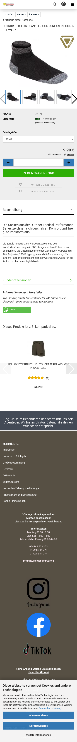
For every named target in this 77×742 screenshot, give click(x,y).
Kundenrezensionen (17, 280)
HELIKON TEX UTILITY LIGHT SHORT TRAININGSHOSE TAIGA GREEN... (38, 366)
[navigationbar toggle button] (72, 4)
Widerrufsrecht (11, 481)
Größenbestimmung (14, 462)
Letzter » (34, 14)
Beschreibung (12, 210)
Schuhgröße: (10, 132)
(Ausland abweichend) (45, 123)
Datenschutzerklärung (50, 708)
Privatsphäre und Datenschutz (20, 494)
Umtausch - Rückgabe (15, 456)
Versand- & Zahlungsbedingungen (21, 488)
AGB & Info (9, 475)
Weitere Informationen (38, 734)
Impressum (9, 449)
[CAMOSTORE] (7, 4)
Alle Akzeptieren (38, 715)
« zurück (9, 14)
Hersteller (8, 469)
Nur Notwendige (38, 725)
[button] (8, 163)
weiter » (21, 14)
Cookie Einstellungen (14, 500)
